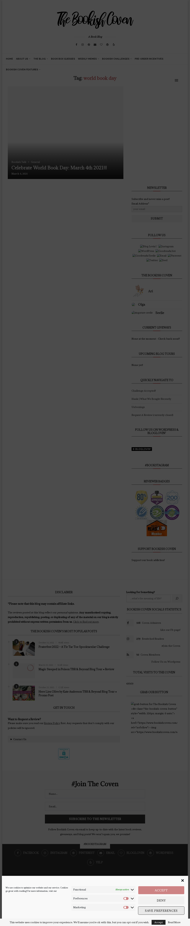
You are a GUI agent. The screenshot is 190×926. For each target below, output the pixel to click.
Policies (24, 920)
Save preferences (161, 910)
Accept (161, 890)
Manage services (172, 920)
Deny (161, 900)
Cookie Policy (12, 920)
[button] (182, 880)
